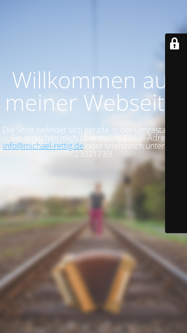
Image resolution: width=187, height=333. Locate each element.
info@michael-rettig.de (43, 145)
